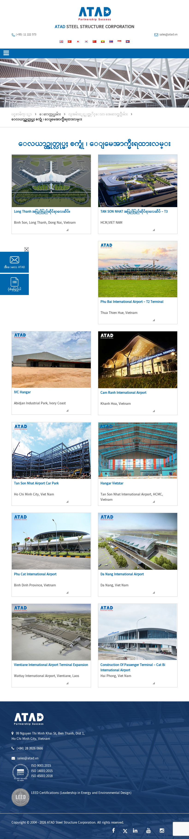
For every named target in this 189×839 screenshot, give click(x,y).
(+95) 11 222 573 (26, 34)
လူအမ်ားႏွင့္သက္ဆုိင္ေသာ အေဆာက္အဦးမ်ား (98, 115)
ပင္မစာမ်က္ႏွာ (22, 115)
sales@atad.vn (168, 34)
